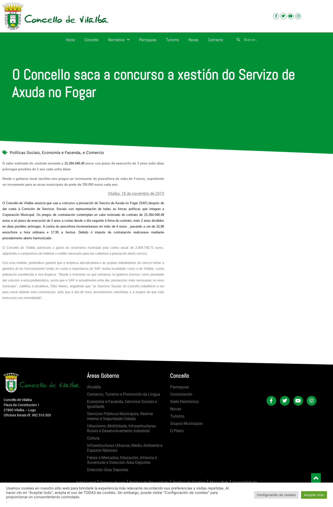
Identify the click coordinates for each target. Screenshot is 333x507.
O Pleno (177, 431)
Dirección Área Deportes (107, 470)
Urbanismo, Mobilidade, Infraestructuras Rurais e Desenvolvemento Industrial (121, 428)
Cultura (93, 438)
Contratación (181, 394)
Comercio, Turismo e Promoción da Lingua (123, 394)
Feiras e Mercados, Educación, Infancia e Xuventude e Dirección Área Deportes (122, 460)
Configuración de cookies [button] (276, 495)
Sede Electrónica (184, 401)
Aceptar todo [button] (314, 495)
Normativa (116, 39)
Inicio (70, 39)
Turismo (172, 39)
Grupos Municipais (186, 423)
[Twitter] (283, 16)
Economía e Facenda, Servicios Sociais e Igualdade (122, 404)
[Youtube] (291, 16)
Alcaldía (94, 387)
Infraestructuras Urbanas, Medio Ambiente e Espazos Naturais (124, 448)
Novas (193, 39)
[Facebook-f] (276, 16)
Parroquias (148, 39)
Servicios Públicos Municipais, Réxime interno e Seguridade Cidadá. (120, 416)
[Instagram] (298, 16)
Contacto (215, 39)
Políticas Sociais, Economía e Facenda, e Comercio (57, 152)
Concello (91, 39)
